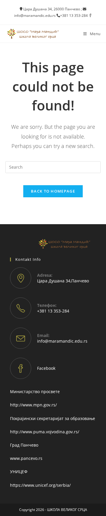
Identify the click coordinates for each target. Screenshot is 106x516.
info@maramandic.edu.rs (62, 341)
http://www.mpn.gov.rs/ (33, 405)
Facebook (46, 368)
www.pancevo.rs (26, 458)
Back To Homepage (53, 191)
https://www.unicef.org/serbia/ (40, 485)
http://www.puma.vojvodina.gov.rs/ (44, 431)
